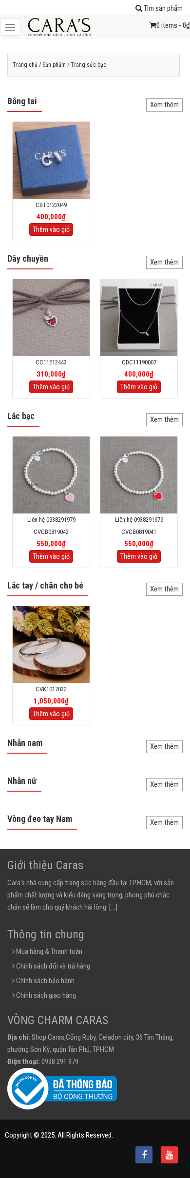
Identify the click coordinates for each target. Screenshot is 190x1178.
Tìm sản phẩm (162, 8)
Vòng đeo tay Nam (39, 819)
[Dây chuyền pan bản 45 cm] (138, 317)
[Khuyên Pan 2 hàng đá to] (51, 159)
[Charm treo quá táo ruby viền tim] (51, 317)
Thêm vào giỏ (51, 229)
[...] (113, 907)
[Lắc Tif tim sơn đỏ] (138, 474)
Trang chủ (25, 64)
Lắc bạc (21, 416)
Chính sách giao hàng (45, 995)
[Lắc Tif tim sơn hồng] (51, 474)
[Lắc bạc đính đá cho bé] (51, 644)
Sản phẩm (54, 64)
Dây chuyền (27, 258)
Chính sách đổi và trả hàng (52, 966)
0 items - (173, 25)
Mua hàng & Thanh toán (48, 951)
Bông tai (22, 101)
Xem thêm (164, 104)
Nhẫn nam (24, 743)
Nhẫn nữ (22, 781)
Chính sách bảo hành (45, 980)
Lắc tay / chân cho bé (45, 585)
